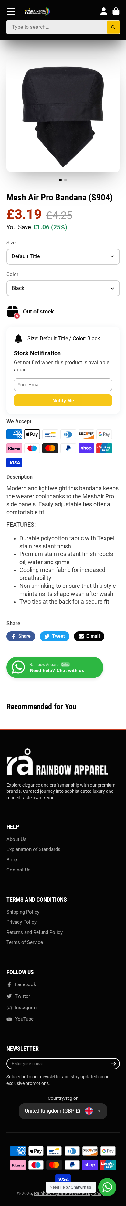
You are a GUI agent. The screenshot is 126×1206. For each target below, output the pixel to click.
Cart (116, 11)
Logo (37, 11)
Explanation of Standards (33, 849)
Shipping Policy (22, 912)
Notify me (63, 400)
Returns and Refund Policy (34, 932)
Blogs (12, 860)
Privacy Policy (21, 922)
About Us (16, 839)
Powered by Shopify (89, 1193)
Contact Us (18, 870)
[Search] (113, 27)
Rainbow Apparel (51, 1193)
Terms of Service (24, 942)
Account (104, 11)
